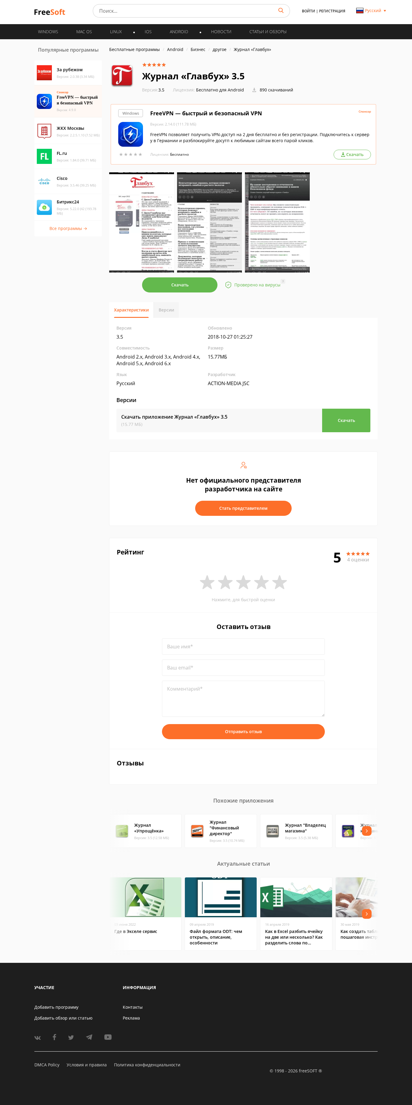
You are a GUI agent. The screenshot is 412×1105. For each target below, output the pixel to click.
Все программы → (68, 228)
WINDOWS (48, 31)
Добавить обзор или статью (63, 1018)
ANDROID (179, 31)
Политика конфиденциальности (147, 1065)
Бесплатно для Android (220, 90)
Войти (308, 11)
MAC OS (84, 31)
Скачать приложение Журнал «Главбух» (174, 417)
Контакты (133, 1007)
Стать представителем (243, 508)
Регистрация (332, 11)
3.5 (153, 90)
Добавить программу (56, 1007)
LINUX (116, 31)
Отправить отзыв (243, 731)
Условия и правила (87, 1065)
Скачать (180, 285)
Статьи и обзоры (268, 31)
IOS (148, 31)
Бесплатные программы (134, 49)
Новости (221, 31)
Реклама (131, 1018)
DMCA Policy (46, 1065)
